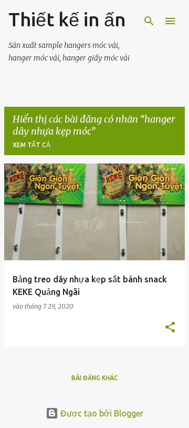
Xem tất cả (31, 144)
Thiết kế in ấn (67, 19)
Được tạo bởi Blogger (100, 413)
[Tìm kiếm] (149, 21)
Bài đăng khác (94, 377)
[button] (170, 328)
